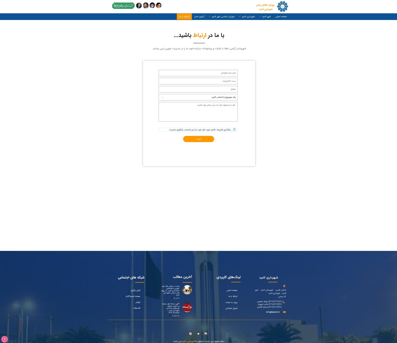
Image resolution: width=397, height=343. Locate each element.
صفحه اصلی (281, 16)
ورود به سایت (231, 302)
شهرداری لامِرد (248, 16)
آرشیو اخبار (199, 16)
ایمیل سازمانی (231, 308)
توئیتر (138, 302)
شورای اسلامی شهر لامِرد (223, 16)
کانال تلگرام (135, 290)
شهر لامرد (266, 16)
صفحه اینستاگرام (133, 296)
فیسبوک (136, 308)
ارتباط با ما (184, 16)
